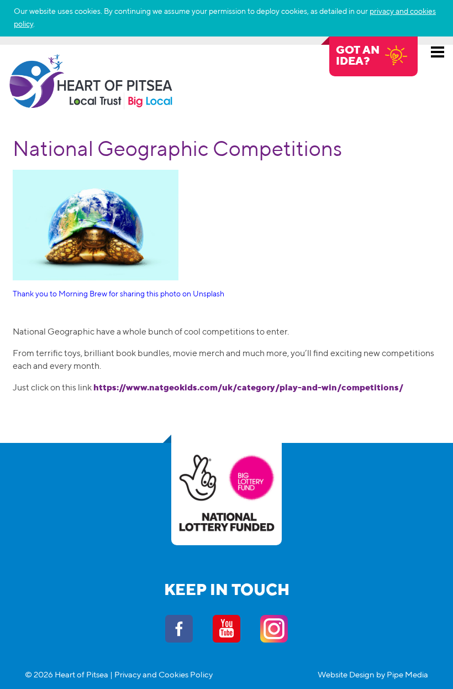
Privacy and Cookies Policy (163, 675)
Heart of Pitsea (91, 81)
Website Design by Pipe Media (373, 675)
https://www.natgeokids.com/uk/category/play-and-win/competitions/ (248, 388)
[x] (433, 24)
